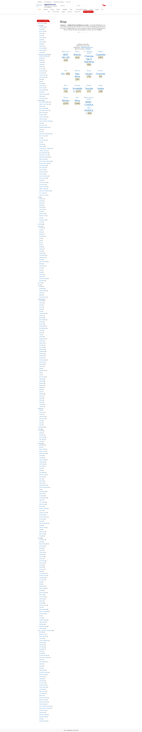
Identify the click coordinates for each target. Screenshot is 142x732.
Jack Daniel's (42, 491)
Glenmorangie (42, 360)
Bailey (40, 232)
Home (39, 9)
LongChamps (42, 577)
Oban (40, 391)
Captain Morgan (42, 290)
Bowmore (41, 324)
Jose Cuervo (42, 418)
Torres (40, 617)
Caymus (41, 550)
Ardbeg (40, 309)
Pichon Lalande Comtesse (45, 706)
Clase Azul (41, 412)
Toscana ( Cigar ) (43, 186)
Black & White (42, 449)
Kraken (40, 292)
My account (77, 11)
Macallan (41, 383)
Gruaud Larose (42, 674)
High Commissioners (43, 487)
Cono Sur (41, 68)
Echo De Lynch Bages (44, 657)
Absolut (41, 430)
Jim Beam (41, 495)
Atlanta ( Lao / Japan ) (44, 104)
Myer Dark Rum (42, 297)
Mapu (40, 581)
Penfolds (41, 603)
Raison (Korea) (42, 171)
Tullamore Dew (42, 527)
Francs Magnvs (42, 661)
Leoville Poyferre (43, 687)
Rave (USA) (42, 173)
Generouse (41, 209)
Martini (40, 79)
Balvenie (41, 317)
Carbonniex (41, 644)
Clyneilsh (41, 336)
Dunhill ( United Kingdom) (45, 133)
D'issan (40, 651)
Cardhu (40, 332)
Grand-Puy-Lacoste (43, 672)
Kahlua (40, 259)
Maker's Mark (42, 504)
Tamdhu (41, 400)
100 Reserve (42, 27)
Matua (40, 584)
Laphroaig (41, 381)
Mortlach (41, 387)
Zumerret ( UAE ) (43, 195)
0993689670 (88, 49)
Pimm (40, 270)
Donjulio (41, 414)
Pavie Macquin (42, 704)
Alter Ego (41, 632)
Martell (40, 43)
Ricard (40, 272)
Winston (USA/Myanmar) (44, 190)
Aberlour (41, 302)
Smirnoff (41, 441)
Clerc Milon (41, 647)
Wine (71, 9)
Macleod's (41, 385)
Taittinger (41, 96)
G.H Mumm (41, 73)
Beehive (41, 33)
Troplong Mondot (43, 721)
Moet (40, 81)
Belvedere (41, 435)
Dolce (40, 131)
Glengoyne (41, 353)
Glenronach (41, 362)
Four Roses (41, 476)
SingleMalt (64, 9)
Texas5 (40, 180)
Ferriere (41, 659)
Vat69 (40, 529)
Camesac (41, 638)
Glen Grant (41, 347)
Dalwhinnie (41, 343)
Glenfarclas (41, 349)
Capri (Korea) (42, 119)
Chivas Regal (42, 459)
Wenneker (41, 280)
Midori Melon (42, 265)
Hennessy (41, 41)
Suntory (41, 395)
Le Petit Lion (42, 682)
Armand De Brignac (43, 56)
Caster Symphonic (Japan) (45, 121)
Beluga (40, 432)
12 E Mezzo (41, 539)
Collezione (41, 554)
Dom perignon (42, 70)
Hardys (40, 565)
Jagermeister (42, 257)
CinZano (41, 66)
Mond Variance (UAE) (44, 163)
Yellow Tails (41, 628)
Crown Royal (42, 464)
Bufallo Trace (42, 451)
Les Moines (41, 689)
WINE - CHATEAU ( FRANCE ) (45, 630)
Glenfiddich (41, 351)
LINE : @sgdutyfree (88, 11)
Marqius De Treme (43, 697)
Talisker (41, 398)
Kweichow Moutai (43, 261)
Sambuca (41, 274)
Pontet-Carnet (42, 710)
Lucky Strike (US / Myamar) (45, 148)
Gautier (40, 39)
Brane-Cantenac (42, 636)
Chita (40, 334)
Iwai (40, 372)
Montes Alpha (42, 588)
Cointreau (41, 253)
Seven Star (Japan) (43, 176)
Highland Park (42, 370)
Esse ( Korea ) (42, 135)
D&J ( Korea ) (42, 125)
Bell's (40, 447)
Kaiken (40, 571)
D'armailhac (41, 649)
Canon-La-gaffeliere (43, 640)
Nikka (40, 389)
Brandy (52, 9)
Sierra (40, 425)
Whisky (58, 9)
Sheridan (41, 276)
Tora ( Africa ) (42, 184)
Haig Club (41, 481)
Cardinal (41, 64)
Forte (40, 138)
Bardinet (41, 29)
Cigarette (46, 9)
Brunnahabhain (42, 328)
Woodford (41, 536)
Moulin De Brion (42, 699)
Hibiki (40, 368)
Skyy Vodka (41, 439)
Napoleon (41, 46)
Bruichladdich (42, 326)
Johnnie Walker (42, 497)
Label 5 (40, 500)
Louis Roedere (42, 77)
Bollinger (41, 58)
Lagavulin (41, 379)
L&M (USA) (41, 146)
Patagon (41, 601)
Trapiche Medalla (43, 620)
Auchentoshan (42, 313)
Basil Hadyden (42, 319)
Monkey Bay (42, 586)
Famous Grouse (42, 474)
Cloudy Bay (41, 552)
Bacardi (41, 286)
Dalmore (41, 340)
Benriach (41, 321)
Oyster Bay (41, 85)
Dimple (40, 470)
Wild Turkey (41, 533)
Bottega (41, 60)
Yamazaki (41, 404)
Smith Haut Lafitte (43, 714)
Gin (102, 9)
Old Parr (41, 510)
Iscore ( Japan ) (42, 140)
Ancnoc (41, 307)
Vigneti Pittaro (42, 622)
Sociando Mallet (42, 716)
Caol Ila (41, 330)
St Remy (41, 52)
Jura (40, 374)
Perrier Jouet (42, 87)
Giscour (41, 666)
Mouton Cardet (42, 592)
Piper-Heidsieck (42, 89)
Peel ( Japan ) (42, 167)
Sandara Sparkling (43, 94)
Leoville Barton (42, 685)
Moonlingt (41, 83)
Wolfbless (41, 624)
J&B (40, 489)
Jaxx (40, 142)
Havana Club (42, 416)
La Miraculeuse (42, 573)
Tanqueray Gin (42, 219)
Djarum (40, 129)
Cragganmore (42, 338)
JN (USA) (41, 144)
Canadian (41, 457)
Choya (40, 251)
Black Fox (41, 106)
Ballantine (41, 445)
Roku (40, 217)
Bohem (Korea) (42, 112)
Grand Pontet (42, 670)
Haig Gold (41, 483)
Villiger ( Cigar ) (42, 188)
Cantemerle (41, 642)
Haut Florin (41, 676)
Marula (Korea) (42, 159)
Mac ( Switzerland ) (43, 152)
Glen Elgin (41, 345)
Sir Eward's (41, 519)
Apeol (40, 229)
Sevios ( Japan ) (42, 178)
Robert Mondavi (42, 609)
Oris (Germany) (42, 165)
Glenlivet (41, 357)
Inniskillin (41, 567)
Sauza (40, 422)
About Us (70, 11)
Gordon (41, 211)
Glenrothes (41, 364)
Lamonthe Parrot (43, 575)
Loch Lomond (42, 502)
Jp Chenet (41, 569)
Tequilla (97, 9)
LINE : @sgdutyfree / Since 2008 (71, 730)
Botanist (41, 203)
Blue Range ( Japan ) (44, 110)
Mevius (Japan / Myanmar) (45, 161)
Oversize (40, 282)
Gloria (40, 668)
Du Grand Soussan (43, 655)
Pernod (40, 268)
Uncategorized (41, 427)
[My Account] (101, 5)
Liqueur (39, 226)
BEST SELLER (41, 23)
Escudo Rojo (42, 560)
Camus (40, 35)
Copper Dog (42, 461)
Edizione (41, 558)
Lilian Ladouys (42, 691)
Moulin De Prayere (43, 701)
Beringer (41, 548)
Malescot (41, 695)
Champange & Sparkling (81, 9)
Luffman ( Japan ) (43, 150)
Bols (40, 238)
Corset (40, 123)
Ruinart (40, 92)
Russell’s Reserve (43, 516)
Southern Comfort (43, 278)
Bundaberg (41, 288)
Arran (40, 311)
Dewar (40, 468)
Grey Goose (42, 437)
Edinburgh (41, 207)
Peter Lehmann (42, 605)
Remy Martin (42, 48)
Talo (40, 615)
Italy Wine (40, 224)
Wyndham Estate (43, 626)
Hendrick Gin (42, 213)
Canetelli (41, 62)
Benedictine (41, 236)
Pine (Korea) (42, 169)
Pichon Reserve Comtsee (45, 708)
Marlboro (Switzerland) (44, 157)
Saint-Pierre (41, 712)
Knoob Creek (42, 376)
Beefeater (41, 198)
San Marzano (42, 613)
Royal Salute (42, 514)
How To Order (56, 11)
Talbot (40, 718)
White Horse (42, 531)
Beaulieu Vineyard (43, 543)
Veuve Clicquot (42, 98)
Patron (40, 420)
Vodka (91, 9)
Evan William (42, 472)
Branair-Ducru (42, 634)
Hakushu (41, 366)
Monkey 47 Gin (42, 215)
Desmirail (41, 653)
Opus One (41, 594)
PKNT (40, 607)
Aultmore (41, 315)
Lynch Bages (42, 693)
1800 (40, 410)
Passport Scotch (42, 512)
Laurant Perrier (42, 75)
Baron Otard (42, 31)
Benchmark (41, 546)
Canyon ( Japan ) (43, 116)
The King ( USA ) (43, 182)
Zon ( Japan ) (42, 193)
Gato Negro (41, 562)
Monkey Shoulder (43, 508)
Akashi (40, 305)
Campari (41, 249)
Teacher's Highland (43, 523)
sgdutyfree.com (50, 4)
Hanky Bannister (43, 485)
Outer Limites (42, 596)
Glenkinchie (41, 355)
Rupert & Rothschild (43, 611)
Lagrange (41, 678)
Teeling (40, 402)
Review (63, 11)
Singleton (41, 393)
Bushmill (41, 455)
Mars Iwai (41, 506)
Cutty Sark (41, 466)
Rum (49, 11)
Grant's (40, 478)
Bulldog (41, 205)
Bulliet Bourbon (42, 453)
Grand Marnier (42, 255)
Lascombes (41, 680)
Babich (40, 541)
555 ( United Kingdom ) (44, 102)
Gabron (41, 663)
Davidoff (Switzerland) (44, 127)
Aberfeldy (41, 300)
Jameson (41, 493)
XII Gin (40, 222)
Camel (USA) (42, 114)
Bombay (41, 200)
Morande (41, 590)
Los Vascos (41, 579)
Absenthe (41, 227)
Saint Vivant (42, 50)
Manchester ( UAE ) (43, 154)
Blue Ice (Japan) (42, 108)
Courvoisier (41, 37)
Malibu (40, 295)
